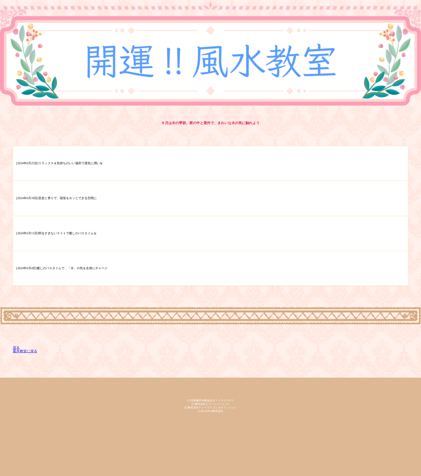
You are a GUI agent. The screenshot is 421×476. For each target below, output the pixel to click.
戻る (16, 348)
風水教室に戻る (25, 351)
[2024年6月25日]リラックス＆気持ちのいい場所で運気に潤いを (59, 163)
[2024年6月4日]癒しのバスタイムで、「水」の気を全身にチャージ (61, 268)
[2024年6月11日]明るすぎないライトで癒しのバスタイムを (56, 233)
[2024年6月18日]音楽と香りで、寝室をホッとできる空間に (56, 198)
